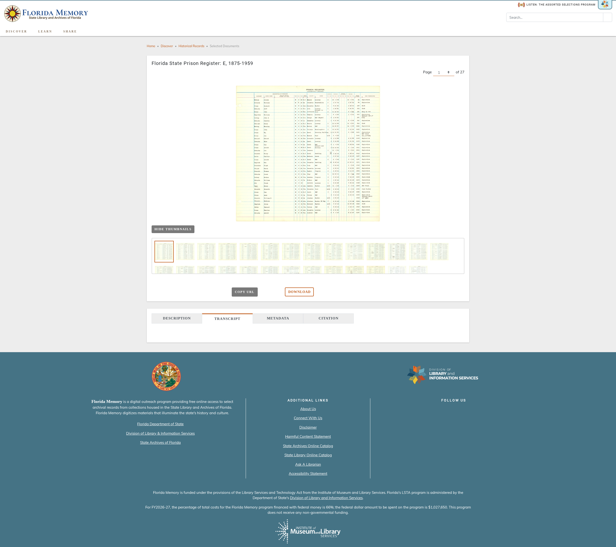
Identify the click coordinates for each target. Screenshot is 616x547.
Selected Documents (224, 46)
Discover (16, 31)
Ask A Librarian (308, 464)
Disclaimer (308, 427)
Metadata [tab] (278, 318)
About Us (308, 409)
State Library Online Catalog (308, 455)
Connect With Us (308, 418)
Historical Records (191, 46)
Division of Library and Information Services (326, 498)
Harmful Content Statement (308, 436)
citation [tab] (329, 318)
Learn (45, 31)
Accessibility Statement (308, 473)
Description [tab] (177, 318)
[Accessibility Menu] (607, 30)
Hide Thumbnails (173, 229)
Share (70, 31)
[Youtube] (467, 410)
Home (151, 46)
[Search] (607, 17)
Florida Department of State (160, 424)
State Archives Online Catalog (308, 446)
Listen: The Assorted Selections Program (561, 4)
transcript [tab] (227, 319)
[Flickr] (481, 410)
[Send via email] (178, 292)
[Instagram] (454, 410)
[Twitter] (440, 410)
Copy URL (245, 292)
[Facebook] (426, 410)
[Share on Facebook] (188, 292)
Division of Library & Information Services (160, 433)
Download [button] (299, 292)
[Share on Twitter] (197, 292)
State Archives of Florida (160, 442)
